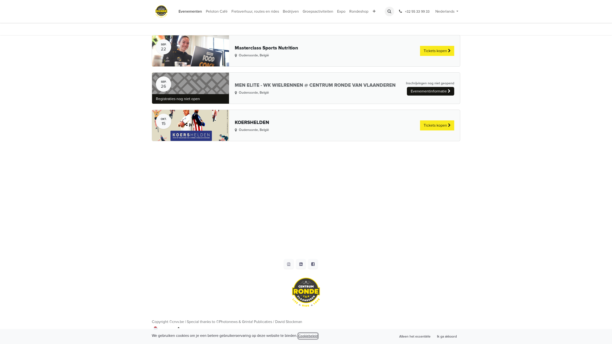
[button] (389, 11)
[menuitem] (190, 11)
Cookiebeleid (308, 336)
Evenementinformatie (429, 91)
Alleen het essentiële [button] (415, 336)
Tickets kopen (436, 50)
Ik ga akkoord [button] (447, 336)
